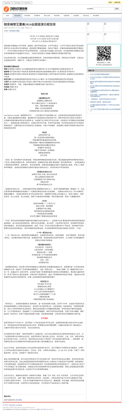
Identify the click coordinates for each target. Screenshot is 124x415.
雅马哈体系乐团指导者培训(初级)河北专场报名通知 (105, 82)
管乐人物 (47, 15)
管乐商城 (17, 3)
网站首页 (7, 3)
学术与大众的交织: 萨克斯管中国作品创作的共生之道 (105, 78)
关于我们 (5, 405)
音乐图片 (76, 15)
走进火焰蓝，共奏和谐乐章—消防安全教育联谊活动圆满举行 (104, 95)
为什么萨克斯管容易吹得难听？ (100, 74)
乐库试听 (57, 15)
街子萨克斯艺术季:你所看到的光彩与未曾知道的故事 (105, 86)
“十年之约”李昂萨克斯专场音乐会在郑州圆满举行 (105, 110)
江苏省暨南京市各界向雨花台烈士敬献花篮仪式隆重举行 (104, 91)
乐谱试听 (66, 15)
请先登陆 (19, 400)
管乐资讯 (17, 15)
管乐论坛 (27, 3)
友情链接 (19, 405)
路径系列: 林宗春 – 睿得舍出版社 (100, 102)
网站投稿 (12, 405)
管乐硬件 (37, 15)
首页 (7, 15)
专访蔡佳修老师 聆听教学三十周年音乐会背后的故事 (105, 105)
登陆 (110, 2)
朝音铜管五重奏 (14, 31)
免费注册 (117, 2)
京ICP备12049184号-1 (47, 409)
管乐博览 (27, 15)
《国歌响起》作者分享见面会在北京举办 (103, 99)
